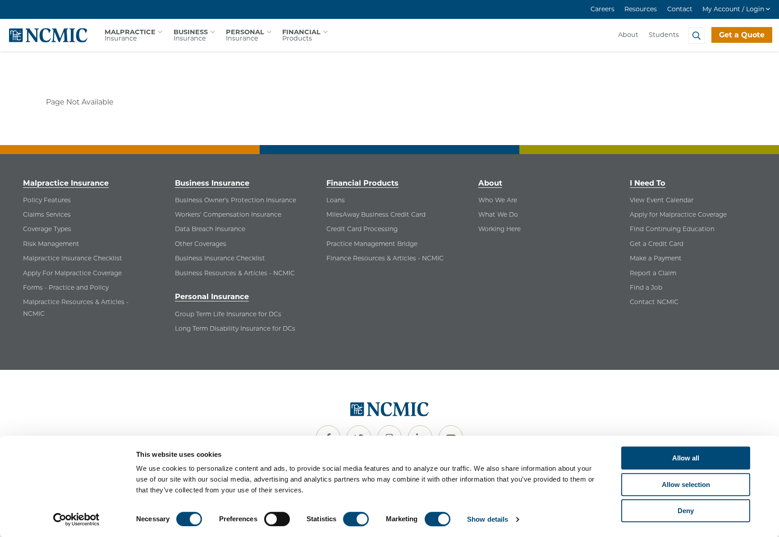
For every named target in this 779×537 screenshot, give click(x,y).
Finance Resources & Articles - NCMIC (385, 258)
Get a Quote (742, 35)
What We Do (498, 214)
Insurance (130, 35)
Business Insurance (212, 182)
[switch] (277, 519)
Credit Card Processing (362, 228)
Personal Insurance (212, 296)
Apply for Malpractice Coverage (678, 214)
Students (664, 35)
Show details (487, 519)
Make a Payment (656, 258)
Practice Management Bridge (371, 243)
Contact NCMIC (654, 301)
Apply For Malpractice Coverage (72, 273)
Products (301, 35)
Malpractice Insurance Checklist (72, 258)
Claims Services (47, 214)
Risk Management (51, 243)
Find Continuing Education (672, 228)
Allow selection (686, 484)
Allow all (685, 458)
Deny (686, 510)
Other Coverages (200, 243)
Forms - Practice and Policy (66, 287)
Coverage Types (47, 228)
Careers (602, 9)
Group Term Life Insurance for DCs (228, 314)
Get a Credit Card (656, 243)
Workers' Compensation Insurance (228, 214)
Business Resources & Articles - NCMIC (235, 273)
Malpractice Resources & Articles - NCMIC (75, 307)
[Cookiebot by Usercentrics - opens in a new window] (76, 519)
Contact (679, 9)
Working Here (499, 228)
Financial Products (362, 182)
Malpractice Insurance (66, 182)
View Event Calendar (661, 200)
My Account (733, 9)
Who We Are (497, 200)
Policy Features (47, 200)
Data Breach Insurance (210, 228)
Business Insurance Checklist (220, 258)
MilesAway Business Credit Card (376, 214)
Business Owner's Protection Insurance (235, 200)
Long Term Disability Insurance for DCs (235, 328)
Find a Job (646, 287)
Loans (335, 200)
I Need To (647, 182)
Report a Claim (653, 273)
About (628, 35)
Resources (640, 9)
